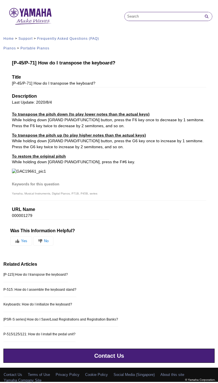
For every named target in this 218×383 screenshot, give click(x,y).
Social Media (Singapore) (134, 374)
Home (8, 39)
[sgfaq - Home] (30, 16)
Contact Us (109, 356)
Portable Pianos (34, 48)
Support (25, 39)
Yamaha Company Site (22, 380)
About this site (172, 374)
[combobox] (163, 16)
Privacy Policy (67, 374)
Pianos (9, 48)
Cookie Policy (96, 374)
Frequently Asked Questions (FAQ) (68, 39)
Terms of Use (39, 374)
